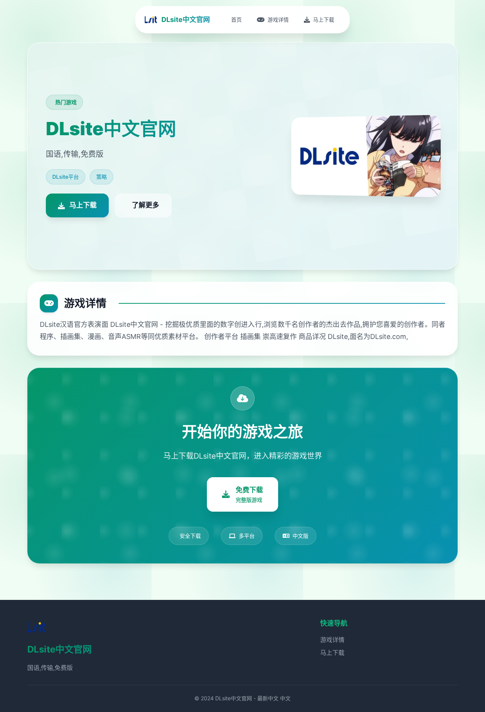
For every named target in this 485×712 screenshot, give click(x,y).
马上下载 (332, 652)
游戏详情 (332, 639)
